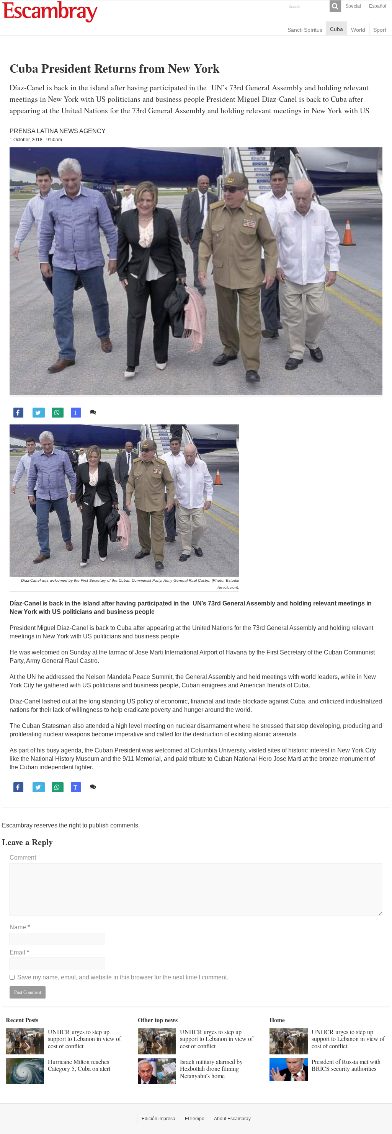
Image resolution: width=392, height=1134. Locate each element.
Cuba (336, 29)
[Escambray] (50, 11)
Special (353, 6)
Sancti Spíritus (304, 30)
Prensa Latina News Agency (58, 131)
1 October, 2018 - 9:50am (36, 139)
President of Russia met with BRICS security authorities (346, 1064)
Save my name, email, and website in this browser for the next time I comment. (122, 977)
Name (20, 927)
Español (377, 6)
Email (19, 952)
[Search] (335, 6)
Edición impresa (158, 1118)
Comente (111, 412)
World (358, 30)
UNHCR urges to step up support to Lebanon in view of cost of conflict (84, 1039)
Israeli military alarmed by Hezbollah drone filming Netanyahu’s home (211, 1068)
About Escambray (232, 1118)
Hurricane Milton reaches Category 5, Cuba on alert (79, 1064)
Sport (379, 30)
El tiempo (194, 1118)
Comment (23, 857)
